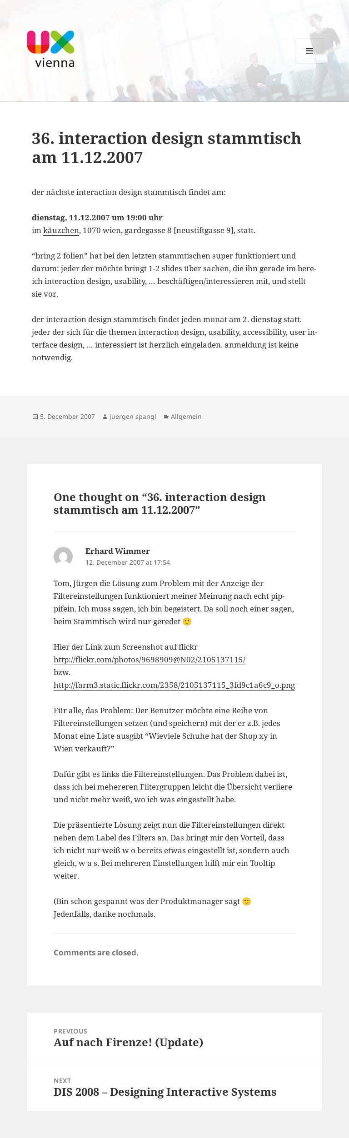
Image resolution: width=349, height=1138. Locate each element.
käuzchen (61, 230)
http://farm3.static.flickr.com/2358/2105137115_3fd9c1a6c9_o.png (174, 685)
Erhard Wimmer (117, 551)
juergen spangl (133, 416)
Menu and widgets (309, 63)
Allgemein (186, 416)
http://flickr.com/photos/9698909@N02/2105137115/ (149, 659)
